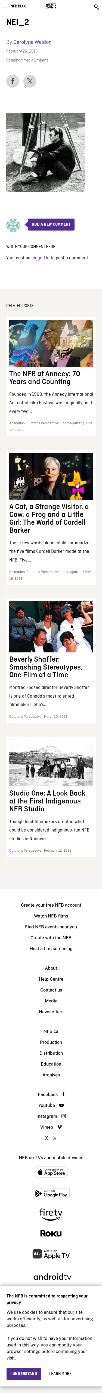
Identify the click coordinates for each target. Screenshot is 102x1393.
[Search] (97, 7)
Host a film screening (51, 948)
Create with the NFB (51, 937)
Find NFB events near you (51, 926)
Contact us (51, 990)
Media (51, 1001)
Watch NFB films (51, 916)
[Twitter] (29, 81)
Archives (51, 1075)
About (51, 968)
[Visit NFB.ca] (60, 6)
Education (51, 1064)
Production (51, 1042)
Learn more (60, 1374)
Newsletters (51, 1011)
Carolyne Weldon (32, 42)
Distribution (51, 1053)
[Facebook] (12, 81)
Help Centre (51, 979)
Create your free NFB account (51, 905)
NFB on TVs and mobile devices (51, 1157)
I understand (23, 1374)
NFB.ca (51, 1031)
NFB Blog (18, 6)
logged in (41, 258)
